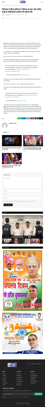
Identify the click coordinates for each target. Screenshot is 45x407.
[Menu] (3, 2)
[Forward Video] (38, 237)
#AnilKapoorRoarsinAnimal (22, 69)
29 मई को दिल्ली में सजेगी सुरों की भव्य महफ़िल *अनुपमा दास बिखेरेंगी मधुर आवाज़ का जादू (11, 166)
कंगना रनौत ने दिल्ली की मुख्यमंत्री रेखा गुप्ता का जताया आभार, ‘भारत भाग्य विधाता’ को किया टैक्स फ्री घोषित (32, 148)
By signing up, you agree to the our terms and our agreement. (17, 397)
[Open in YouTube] (34, 237)
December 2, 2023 (24, 75)
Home (3, 5)
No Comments (19, 14)
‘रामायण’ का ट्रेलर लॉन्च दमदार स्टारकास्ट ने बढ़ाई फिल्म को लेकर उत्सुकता (11, 148)
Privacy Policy (23, 397)
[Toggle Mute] (26, 237)
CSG (27, 402)
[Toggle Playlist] (40, 237)
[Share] (33, 237)
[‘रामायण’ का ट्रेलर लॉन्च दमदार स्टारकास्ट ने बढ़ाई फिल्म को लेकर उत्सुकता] (12, 140)
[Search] (41, 2)
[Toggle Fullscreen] (41, 237)
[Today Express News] (22, 2)
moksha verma (8, 14)
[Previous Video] (36, 237)
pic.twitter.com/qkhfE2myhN (12, 71)
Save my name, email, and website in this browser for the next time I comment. (20, 201)
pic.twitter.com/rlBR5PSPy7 (12, 97)
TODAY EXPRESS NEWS (9, 216)
